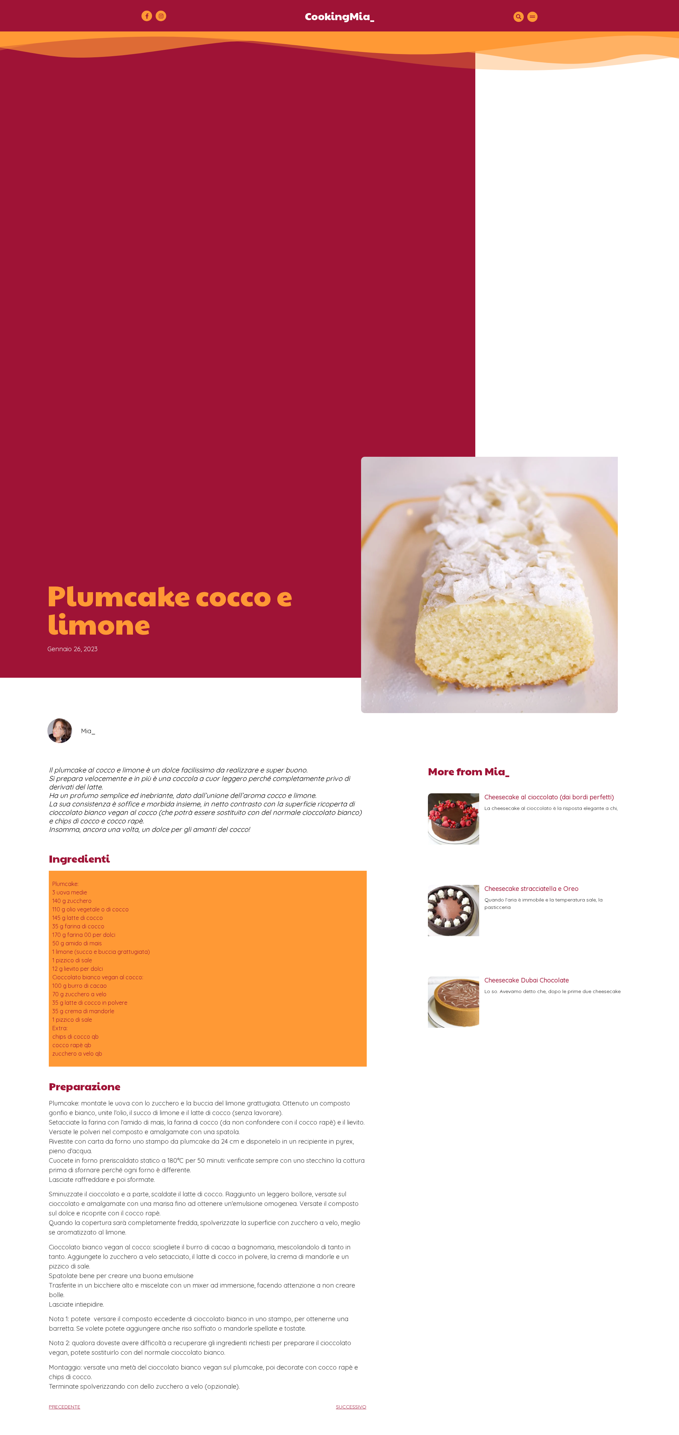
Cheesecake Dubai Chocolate (526, 980)
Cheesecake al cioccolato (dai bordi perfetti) (549, 797)
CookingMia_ (340, 15)
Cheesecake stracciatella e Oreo (531, 889)
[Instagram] (161, 16)
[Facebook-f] (146, 16)
